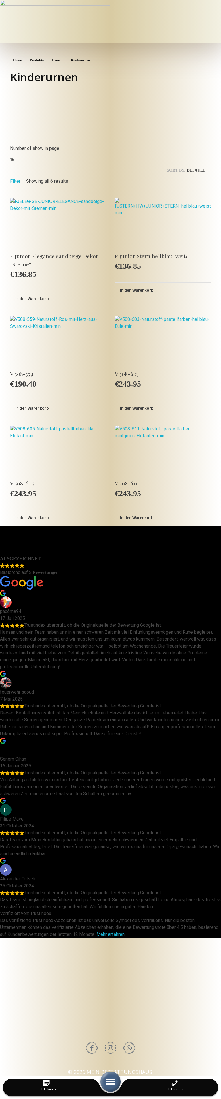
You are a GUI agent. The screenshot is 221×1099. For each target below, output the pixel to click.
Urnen (57, 60)
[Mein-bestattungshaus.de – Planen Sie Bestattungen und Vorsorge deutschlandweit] (110, 986)
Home (17, 60)
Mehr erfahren (110, 934)
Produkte (37, 60)
